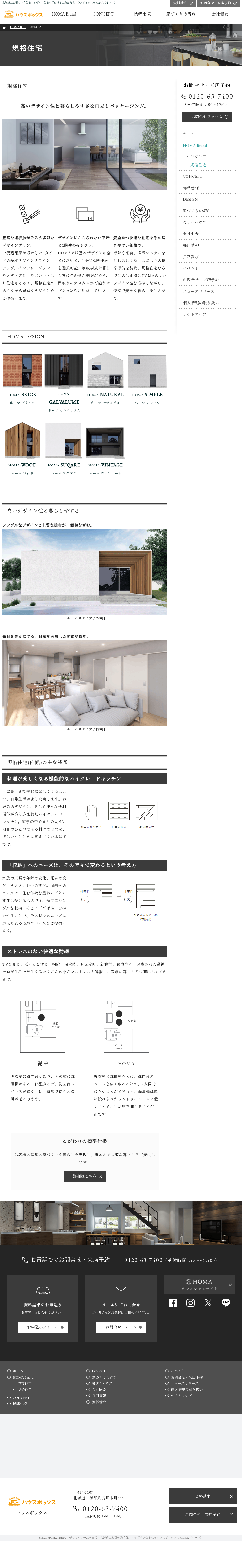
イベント (191, 268)
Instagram (190, 1302)
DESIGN (190, 199)
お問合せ (207, 116)
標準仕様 (191, 187)
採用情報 (191, 245)
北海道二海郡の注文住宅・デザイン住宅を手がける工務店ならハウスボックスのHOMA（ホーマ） (59, 2)
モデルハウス (195, 222)
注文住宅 (198, 156)
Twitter (208, 1302)
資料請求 (191, 256)
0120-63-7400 (211, 96)
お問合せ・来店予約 (201, 279)
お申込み (42, 1327)
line (226, 1302)
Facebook (172, 1302)
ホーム (189, 134)
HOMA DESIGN (25, 336)
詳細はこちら (85, 1176)
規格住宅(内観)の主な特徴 (37, 762)
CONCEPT (193, 176)
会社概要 (191, 233)
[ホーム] (23, 14)
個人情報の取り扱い (201, 303)
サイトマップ (195, 314)
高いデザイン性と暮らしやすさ (43, 510)
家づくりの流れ (197, 210)
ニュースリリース (199, 291)
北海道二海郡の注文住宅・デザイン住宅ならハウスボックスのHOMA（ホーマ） (151, 1538)
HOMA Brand (195, 145)
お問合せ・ (215, 3)
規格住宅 (17, 86)
